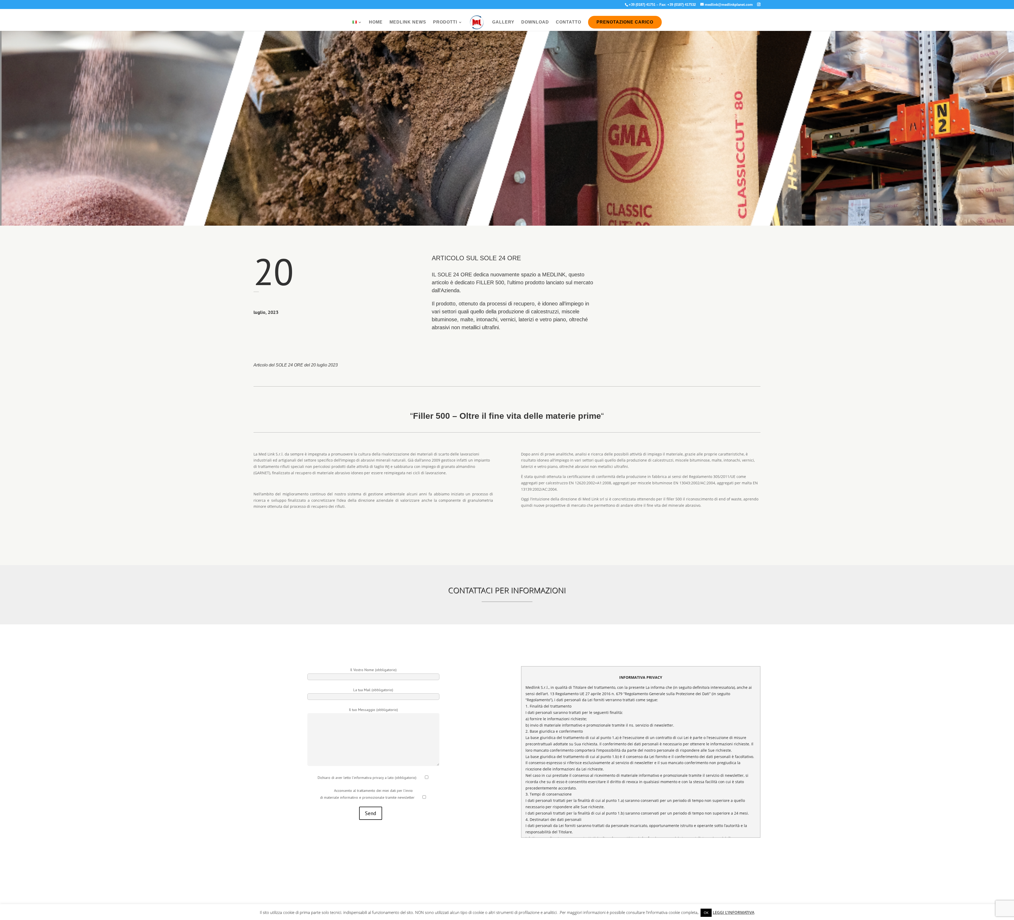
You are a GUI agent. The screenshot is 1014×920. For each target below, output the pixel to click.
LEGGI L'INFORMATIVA (733, 912)
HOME (376, 22)
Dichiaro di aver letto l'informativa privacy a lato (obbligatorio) (367, 777)
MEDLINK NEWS (407, 22)
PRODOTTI (445, 22)
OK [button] (706, 912)
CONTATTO (568, 22)
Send (370, 813)
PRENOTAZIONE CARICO (625, 22)
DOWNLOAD (535, 22)
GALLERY (503, 22)
